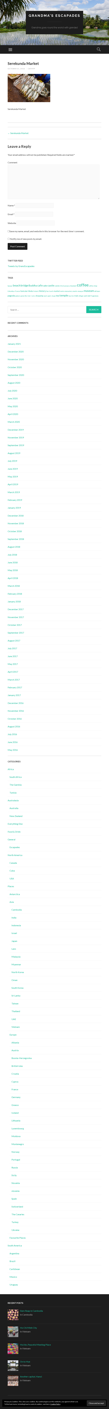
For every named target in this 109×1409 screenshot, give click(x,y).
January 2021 (14, 343)
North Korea (17, 972)
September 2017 (16, 632)
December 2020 (16, 351)
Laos (13, 948)
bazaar (10, 286)
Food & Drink (14, 831)
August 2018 (14, 546)
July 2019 (12, 461)
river (29, 296)
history (42, 291)
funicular (24, 291)
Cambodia (16, 909)
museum (89, 290)
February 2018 (15, 593)
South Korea (17, 987)
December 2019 (16, 429)
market (57, 291)
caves (57, 286)
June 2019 (13, 468)
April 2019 (13, 484)
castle (51, 285)
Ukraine (15, 1230)
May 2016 (13, 750)
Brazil (12, 1261)
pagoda (11, 295)
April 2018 (13, 578)
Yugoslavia (94, 296)
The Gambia (16, 784)
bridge (24, 285)
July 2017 (12, 648)
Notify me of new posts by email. (26, 239)
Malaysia (15, 956)
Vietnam (15, 1027)
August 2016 (14, 726)
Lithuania (15, 1120)
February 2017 (15, 687)
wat (89, 296)
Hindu (30, 291)
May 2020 (13, 406)
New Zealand (16, 816)
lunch (51, 291)
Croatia (15, 1073)
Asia (12, 902)
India (13, 917)
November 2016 (16, 710)
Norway (15, 1151)
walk (85, 296)
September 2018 (16, 539)
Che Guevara (64, 286)
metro (62, 291)
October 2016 (15, 718)
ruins (33, 296)
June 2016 (13, 742)
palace (17, 296)
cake (45, 285)
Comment (12, 162)
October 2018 (15, 531)
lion (47, 291)
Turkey (14, 1222)
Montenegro (17, 1144)
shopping (39, 296)
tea (57, 295)
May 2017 (13, 664)
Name (11, 205)
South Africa (16, 777)
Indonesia (16, 925)
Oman (14, 980)
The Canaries (17, 1214)
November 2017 (16, 617)
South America (15, 1245)
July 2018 (12, 554)
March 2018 (14, 585)
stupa (53, 296)
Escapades (15, 847)
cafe (40, 285)
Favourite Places (18, 1237)
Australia (14, 808)
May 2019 (13, 476)
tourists (71, 296)
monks (75, 291)
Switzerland (17, 1206)
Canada (13, 862)
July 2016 (12, 734)
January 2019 (14, 507)
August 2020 (14, 382)
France (17, 291)
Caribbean (15, 1269)
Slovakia (15, 1183)
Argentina (14, 1253)
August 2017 (14, 640)
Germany (15, 1097)
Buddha (33, 285)
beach (16, 285)
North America (15, 855)
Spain (14, 1198)
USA (12, 878)
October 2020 (15, 367)
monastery (68, 291)
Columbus (11, 291)
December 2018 (16, 515)
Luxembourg (17, 1128)
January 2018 (14, 601)
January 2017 (14, 695)
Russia (14, 1167)
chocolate (73, 286)
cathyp (31, 69)
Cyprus (14, 1081)
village (81, 296)
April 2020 (13, 414)
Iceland (15, 1112)
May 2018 (13, 570)
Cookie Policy (55, 1404)
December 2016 (16, 703)
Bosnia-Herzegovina (21, 1058)
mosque (80, 291)
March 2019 (14, 492)
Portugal (15, 1159)
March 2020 (14, 421)
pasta (22, 296)
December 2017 (16, 609)
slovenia (15, 1191)
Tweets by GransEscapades (21, 266)
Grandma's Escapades (54, 16)
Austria (15, 1050)
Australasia (13, 800)
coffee (83, 284)
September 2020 (16, 375)
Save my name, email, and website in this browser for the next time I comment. (47, 231)
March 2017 (14, 679)
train (76, 296)
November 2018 (16, 523)
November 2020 (16, 359)
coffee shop (93, 286)
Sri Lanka (15, 995)
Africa (11, 769)
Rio (26, 296)
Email (11, 214)
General (11, 839)
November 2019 (16, 437)
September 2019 (16, 445)
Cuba (12, 870)
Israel (14, 933)
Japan (14, 941)
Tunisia (13, 792)
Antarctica (15, 894)
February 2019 (15, 500)
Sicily (14, 1175)
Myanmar (16, 964)
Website (12, 223)
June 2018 (13, 562)
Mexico (13, 1276)
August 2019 (14, 453)
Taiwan (14, 1003)
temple (63, 295)
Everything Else (15, 823)
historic (36, 291)
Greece (15, 1105)
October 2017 (15, 625)
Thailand (15, 1011)
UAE (13, 1019)
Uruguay (14, 1284)
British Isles (17, 1066)
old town (97, 291)
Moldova (15, 1136)
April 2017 (13, 671)
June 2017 (13, 656)
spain (49, 296)
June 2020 (13, 398)
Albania (15, 1042)
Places (11, 886)
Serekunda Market (18, 133)
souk (45, 296)
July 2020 (12, 390)
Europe (13, 1034)
